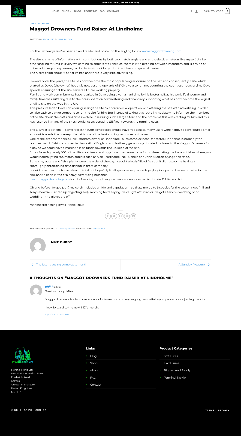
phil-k (49, 286)
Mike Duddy (65, 39)
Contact (113, 11)
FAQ (102, 11)
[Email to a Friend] (120, 216)
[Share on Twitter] (114, 216)
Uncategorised (39, 23)
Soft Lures (171, 356)
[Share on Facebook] (108, 216)
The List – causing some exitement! (60, 264)
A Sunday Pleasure (192, 264)
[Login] (196, 11)
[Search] (191, 11)
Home (55, 11)
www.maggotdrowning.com (161, 51)
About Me (90, 11)
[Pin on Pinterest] (127, 216)
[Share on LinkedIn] (133, 216)
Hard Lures (171, 363)
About (94, 370)
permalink (99, 228)
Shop (65, 11)
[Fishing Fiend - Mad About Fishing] (28, 11)
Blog (77, 11)
